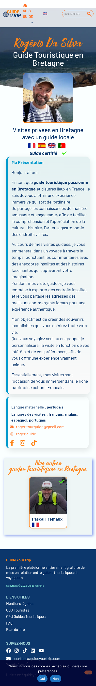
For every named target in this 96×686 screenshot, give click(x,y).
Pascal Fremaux (47, 519)
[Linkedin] (33, 650)
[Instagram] (16, 650)
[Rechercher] (89, 13)
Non (55, 679)
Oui (42, 679)
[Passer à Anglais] (45, 13)
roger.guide (26, 433)
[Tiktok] (24, 650)
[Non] (88, 672)
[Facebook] (8, 650)
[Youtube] (41, 650)
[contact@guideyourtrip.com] (8, 659)
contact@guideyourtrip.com (37, 658)
